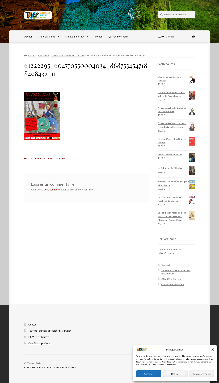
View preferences (201, 373)
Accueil (28, 36)
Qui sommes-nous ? (118, 36)
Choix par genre (46, 36)
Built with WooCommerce (61, 367)
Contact (165, 265)
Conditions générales (172, 284)
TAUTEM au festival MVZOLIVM (67, 55)
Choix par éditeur (74, 36)
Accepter (149, 373)
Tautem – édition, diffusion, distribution (49, 330)
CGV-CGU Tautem (171, 279)
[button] (212, 349)
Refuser (175, 373)
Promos (98, 36)
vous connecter (52, 189)
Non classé (43, 55)
